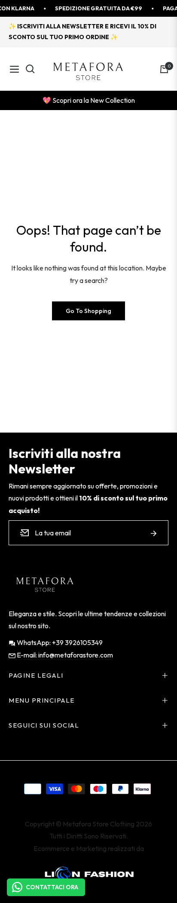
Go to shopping (88, 311)
